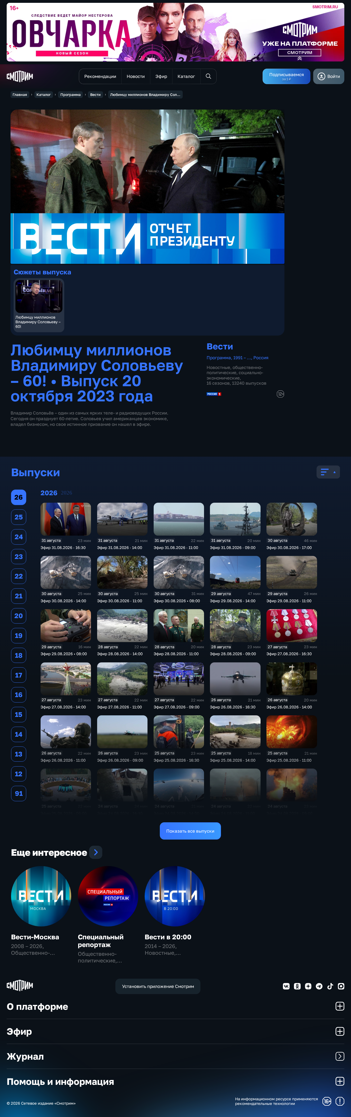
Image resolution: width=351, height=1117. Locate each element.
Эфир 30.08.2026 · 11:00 (119, 600)
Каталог (43, 94)
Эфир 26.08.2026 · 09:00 (120, 760)
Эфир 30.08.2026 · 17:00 (289, 547)
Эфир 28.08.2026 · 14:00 (120, 653)
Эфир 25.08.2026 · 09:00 (64, 813)
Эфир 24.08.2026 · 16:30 (120, 813)
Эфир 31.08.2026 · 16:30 (63, 547)
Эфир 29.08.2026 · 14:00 (232, 600)
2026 (66, 493)
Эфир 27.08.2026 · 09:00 (176, 707)
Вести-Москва (35, 937)
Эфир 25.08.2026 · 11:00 (288, 760)
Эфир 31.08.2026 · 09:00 (232, 547)
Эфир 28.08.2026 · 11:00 (176, 653)
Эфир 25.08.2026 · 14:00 (232, 760)
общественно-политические (235, 370)
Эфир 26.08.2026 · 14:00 (289, 707)
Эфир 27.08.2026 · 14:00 (63, 707)
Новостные (218, 367)
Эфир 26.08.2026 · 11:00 (63, 760)
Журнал (25, 1056)
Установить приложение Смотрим (158, 986)
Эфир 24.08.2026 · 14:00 (176, 813)
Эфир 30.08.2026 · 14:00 (63, 600)
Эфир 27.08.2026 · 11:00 (119, 707)
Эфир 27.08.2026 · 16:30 (289, 653)
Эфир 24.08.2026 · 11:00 (232, 813)
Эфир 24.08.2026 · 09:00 (289, 813)
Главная (20, 94)
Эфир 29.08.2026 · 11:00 (288, 600)
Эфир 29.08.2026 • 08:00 (64, 653)
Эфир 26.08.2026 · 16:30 (232, 707)
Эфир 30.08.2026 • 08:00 (177, 600)
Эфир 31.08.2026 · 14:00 (119, 547)
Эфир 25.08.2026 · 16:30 (176, 760)
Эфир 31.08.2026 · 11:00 (176, 547)
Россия (261, 357)
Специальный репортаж (101, 941)
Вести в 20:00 (168, 937)
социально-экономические (235, 375)
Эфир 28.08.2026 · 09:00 (233, 653)
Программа (70, 94)
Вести (95, 94)
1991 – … (242, 357)
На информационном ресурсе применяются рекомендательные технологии (276, 1101)
